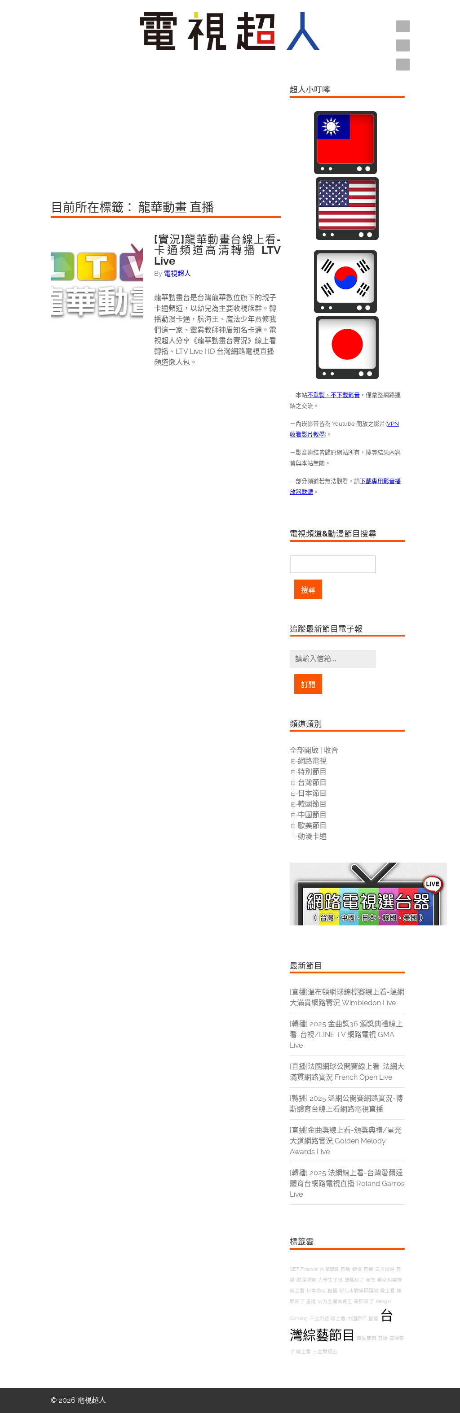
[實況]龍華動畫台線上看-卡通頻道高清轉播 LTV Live (217, 250)
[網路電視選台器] (368, 923)
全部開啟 (304, 750)
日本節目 (312, 793)
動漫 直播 (362, 1269)
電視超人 (177, 274)
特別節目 (312, 772)
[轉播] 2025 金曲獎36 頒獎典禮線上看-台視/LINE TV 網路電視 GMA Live (346, 1035)
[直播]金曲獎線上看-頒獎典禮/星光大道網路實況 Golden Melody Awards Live (346, 1141)
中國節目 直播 (362, 1318)
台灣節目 (312, 782)
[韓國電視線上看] (345, 310)
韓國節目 (312, 804)
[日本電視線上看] (347, 376)
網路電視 (312, 761)
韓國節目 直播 (372, 1338)
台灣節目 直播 (334, 1269)
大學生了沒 (330, 1280)
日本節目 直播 (321, 1291)
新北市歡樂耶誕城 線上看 (367, 1291)
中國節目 (312, 815)
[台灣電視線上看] (345, 171)
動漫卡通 (312, 836)
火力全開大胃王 (335, 1301)
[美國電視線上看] (347, 237)
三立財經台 (325, 1352)
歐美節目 (312, 825)
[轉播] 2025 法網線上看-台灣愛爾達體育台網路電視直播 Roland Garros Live (347, 1184)
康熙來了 (364, 1301)
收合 (331, 750)
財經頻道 (306, 1280)
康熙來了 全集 (360, 1280)
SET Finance (304, 1269)
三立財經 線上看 (327, 1318)
